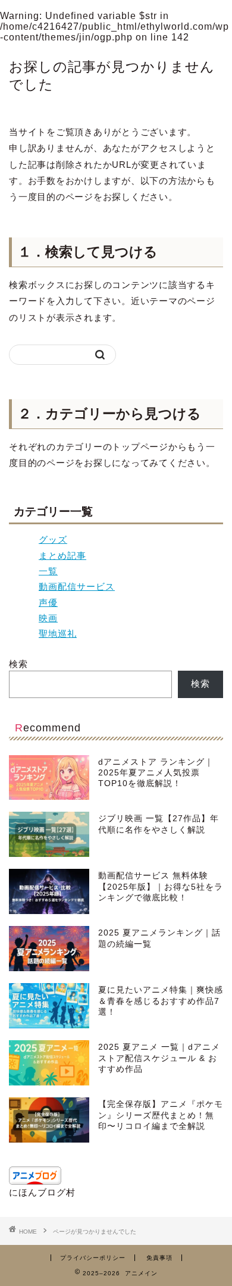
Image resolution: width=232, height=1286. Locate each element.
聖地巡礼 (58, 633)
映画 (48, 618)
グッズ (53, 539)
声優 (48, 602)
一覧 (48, 571)
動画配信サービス (77, 586)
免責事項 (159, 1257)
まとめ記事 (62, 555)
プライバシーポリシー (93, 1257)
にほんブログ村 (42, 1192)
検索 (18, 664)
